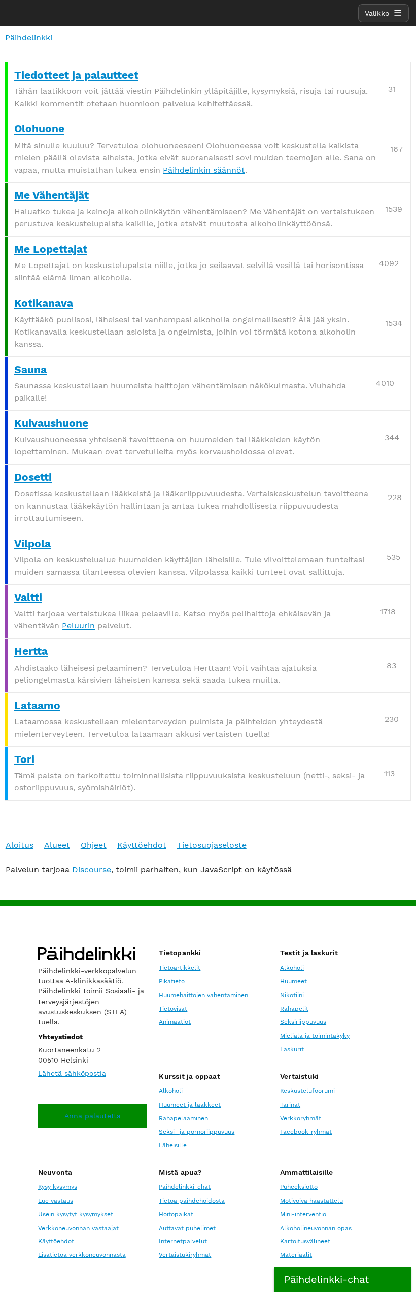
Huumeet (293, 981)
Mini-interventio (303, 1214)
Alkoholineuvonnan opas (316, 1228)
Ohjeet (94, 845)
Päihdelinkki (28, 37)
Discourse (91, 869)
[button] (342, 1279)
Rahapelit (294, 1008)
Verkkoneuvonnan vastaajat (78, 1228)
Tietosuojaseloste (212, 845)
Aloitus (19, 845)
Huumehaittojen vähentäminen (203, 995)
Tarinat (290, 1104)
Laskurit (292, 1049)
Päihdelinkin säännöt (204, 170)
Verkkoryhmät (300, 1118)
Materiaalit (296, 1254)
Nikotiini (292, 995)
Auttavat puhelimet (187, 1228)
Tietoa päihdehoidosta (192, 1200)
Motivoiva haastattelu (311, 1200)
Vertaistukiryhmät (185, 1254)
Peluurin (78, 626)
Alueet (57, 845)
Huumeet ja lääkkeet (190, 1104)
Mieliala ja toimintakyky (315, 1035)
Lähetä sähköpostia (72, 1073)
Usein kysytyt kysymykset (75, 1214)
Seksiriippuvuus (303, 1021)
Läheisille (173, 1145)
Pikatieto (172, 981)
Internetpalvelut (183, 1241)
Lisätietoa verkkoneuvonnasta (82, 1254)
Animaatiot (175, 1021)
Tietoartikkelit (179, 967)
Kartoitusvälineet (305, 1241)
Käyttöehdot (141, 845)
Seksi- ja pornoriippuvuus (196, 1131)
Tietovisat (173, 1008)
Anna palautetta (92, 1116)
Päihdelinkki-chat (185, 1186)
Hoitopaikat (176, 1214)
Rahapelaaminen (183, 1118)
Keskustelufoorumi (307, 1091)
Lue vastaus (55, 1200)
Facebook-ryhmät (306, 1131)
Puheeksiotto (299, 1186)
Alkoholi (292, 967)
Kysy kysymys (57, 1186)
